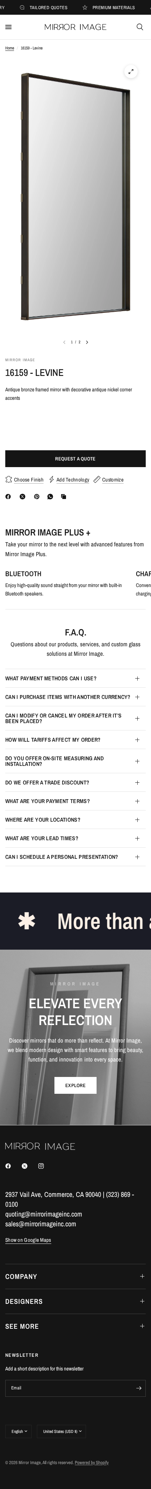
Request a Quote (75, 459)
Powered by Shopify (92, 1463)
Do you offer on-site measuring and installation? (54, 761)
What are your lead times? (41, 838)
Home (9, 48)
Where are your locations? (42, 819)
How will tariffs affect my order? (53, 739)
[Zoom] (131, 71)
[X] (24, 496)
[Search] (140, 27)
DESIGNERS (24, 1301)
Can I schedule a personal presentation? (61, 857)
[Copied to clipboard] (65, 496)
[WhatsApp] (51, 496)
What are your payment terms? (47, 801)
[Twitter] (29, 1166)
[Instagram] (46, 1166)
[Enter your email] (139, 1388)
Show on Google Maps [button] (28, 1240)
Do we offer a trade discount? (47, 782)
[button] (75, 1085)
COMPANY (21, 1276)
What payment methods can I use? (51, 678)
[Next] (87, 342)
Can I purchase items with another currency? (68, 697)
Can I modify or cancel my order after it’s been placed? (63, 718)
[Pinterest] (38, 496)
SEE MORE (22, 1326)
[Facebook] (9, 496)
